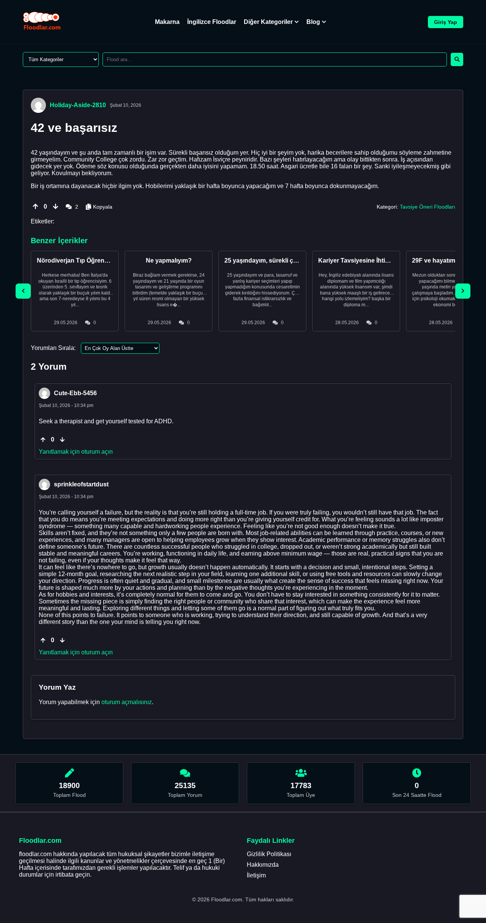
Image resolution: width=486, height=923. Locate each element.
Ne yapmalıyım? (169, 260)
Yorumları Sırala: (53, 348)
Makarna (167, 22)
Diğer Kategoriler (268, 22)
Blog (313, 22)
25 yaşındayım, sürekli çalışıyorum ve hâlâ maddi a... (299, 260)
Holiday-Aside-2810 (78, 105)
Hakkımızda (263, 864)
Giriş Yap (445, 22)
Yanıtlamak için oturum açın (76, 451)
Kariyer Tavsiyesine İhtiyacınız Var (367, 260)
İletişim (256, 875)
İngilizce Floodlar (211, 22)
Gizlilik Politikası (269, 854)
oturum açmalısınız (126, 702)
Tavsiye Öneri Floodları (427, 207)
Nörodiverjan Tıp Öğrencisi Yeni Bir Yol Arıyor (102, 260)
